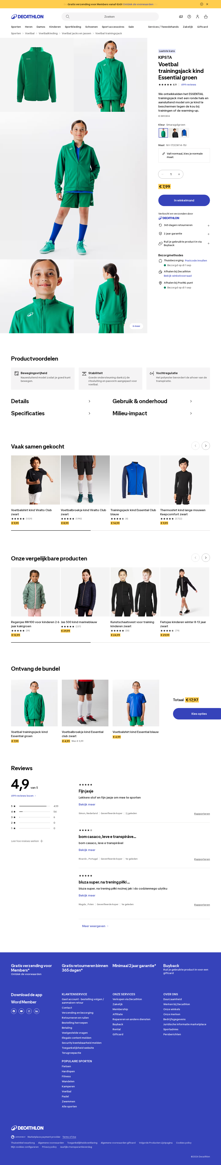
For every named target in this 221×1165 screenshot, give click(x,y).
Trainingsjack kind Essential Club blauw (133, 512)
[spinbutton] (171, 174)
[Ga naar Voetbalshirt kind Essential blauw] (136, 703)
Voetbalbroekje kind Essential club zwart (82, 734)
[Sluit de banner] (207, 4)
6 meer (136, 326)
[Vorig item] (195, 446)
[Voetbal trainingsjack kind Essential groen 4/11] (37, 296)
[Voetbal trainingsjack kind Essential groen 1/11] (110, 75)
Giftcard (202, 26)
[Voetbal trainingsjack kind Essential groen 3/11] (73, 185)
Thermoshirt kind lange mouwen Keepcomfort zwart (182, 512)
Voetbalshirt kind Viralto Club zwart (31, 512)
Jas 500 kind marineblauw (79, 622)
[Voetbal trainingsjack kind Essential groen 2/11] (37, 75)
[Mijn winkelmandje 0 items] (206, 16)
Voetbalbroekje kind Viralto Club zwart (83, 512)
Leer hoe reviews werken (25, 841)
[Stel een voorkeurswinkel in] (181, 16)
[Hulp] (189, 16)
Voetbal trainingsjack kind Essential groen (29, 734)
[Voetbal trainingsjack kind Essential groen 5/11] (110, 296)
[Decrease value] (162, 174)
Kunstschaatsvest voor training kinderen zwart (132, 624)
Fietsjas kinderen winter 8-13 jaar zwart (183, 624)
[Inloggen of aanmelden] (197, 16)
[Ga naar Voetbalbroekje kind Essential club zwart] (85, 703)
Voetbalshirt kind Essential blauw (136, 732)
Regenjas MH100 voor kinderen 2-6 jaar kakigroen (35, 624)
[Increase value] (179, 174)
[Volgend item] (206, 446)
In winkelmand (184, 200)
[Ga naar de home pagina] (27, 16)
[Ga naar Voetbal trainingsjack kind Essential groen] (34, 703)
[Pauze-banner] (201, 4)
